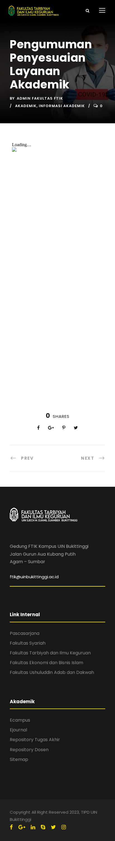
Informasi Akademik (62, 106)
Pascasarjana (24, 633)
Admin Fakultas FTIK (40, 98)
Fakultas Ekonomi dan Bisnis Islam (46, 662)
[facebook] (11, 827)
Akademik (26, 106)
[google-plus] (21, 827)
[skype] (43, 827)
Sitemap (19, 759)
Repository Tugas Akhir (35, 739)
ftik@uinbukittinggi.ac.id (34, 577)
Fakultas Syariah (27, 643)
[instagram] (63, 827)
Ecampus (20, 720)
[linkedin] (33, 827)
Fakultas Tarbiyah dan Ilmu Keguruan (50, 653)
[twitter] (53, 827)
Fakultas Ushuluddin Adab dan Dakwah (52, 672)
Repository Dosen (29, 749)
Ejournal (18, 730)
